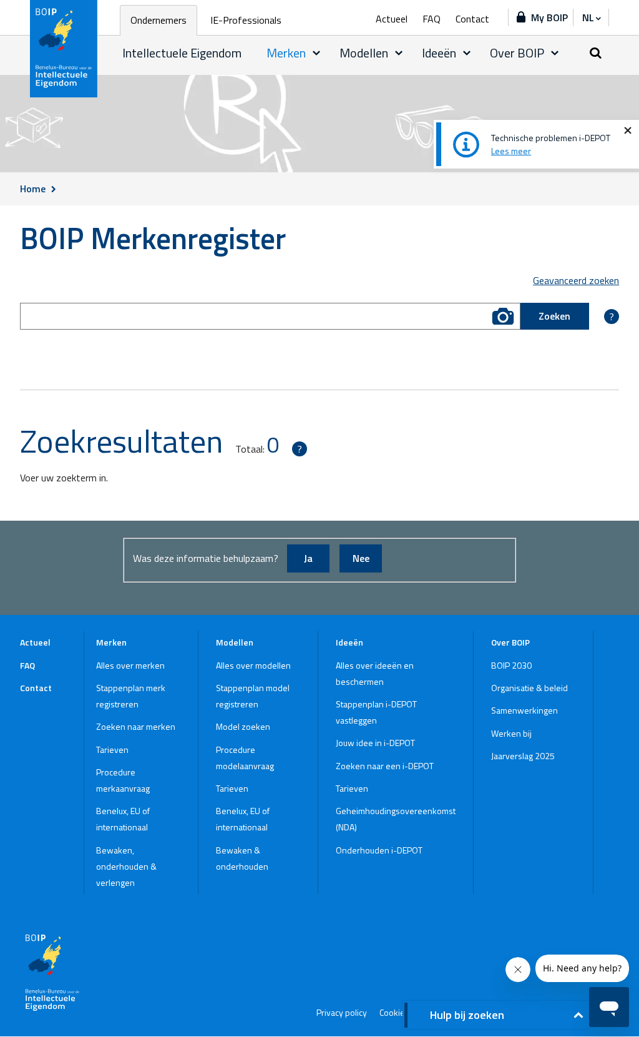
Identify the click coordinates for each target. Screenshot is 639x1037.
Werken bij (511, 733)
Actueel (391, 18)
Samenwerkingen (524, 710)
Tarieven (112, 749)
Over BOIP (517, 52)
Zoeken (554, 315)
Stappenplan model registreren (253, 695)
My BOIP (549, 17)
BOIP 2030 (511, 665)
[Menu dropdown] (316, 53)
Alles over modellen (253, 665)
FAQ (431, 18)
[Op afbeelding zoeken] (502, 316)
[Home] (64, 48)
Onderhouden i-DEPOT (379, 850)
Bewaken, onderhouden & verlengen (126, 866)
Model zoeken (243, 726)
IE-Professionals (245, 19)
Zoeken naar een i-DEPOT (385, 765)
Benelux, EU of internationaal (123, 818)
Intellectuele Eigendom (181, 52)
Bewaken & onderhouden (242, 858)
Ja (308, 558)
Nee (361, 558)
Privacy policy (341, 1012)
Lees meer (511, 150)
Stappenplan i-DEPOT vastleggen (376, 712)
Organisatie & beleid (529, 687)
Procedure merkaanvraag (123, 780)
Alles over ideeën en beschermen (375, 673)
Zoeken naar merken (135, 726)
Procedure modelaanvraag (245, 757)
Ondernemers (158, 19)
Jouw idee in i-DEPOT (375, 742)
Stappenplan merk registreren (130, 695)
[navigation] (591, 17)
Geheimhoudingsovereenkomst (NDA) (396, 818)
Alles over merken (130, 665)
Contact (472, 18)
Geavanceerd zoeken (576, 280)
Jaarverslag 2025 (523, 755)
